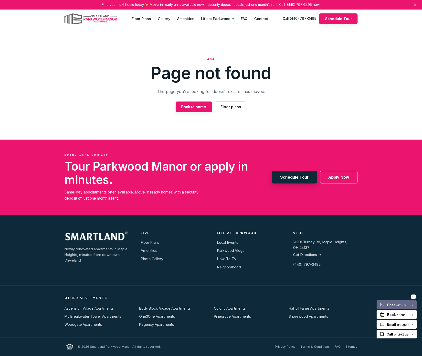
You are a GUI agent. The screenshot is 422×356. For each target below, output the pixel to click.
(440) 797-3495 (299, 5)
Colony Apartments (230, 308)
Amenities (185, 18)
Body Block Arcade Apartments (165, 308)
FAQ (244, 18)
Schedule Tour (338, 18)
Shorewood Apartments (308, 316)
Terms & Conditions (315, 346)
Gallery (164, 18)
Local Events (227, 242)
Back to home (193, 107)
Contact (261, 18)
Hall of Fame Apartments (309, 308)
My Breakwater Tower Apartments (92, 316)
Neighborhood (229, 267)
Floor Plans (141, 18)
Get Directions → (307, 255)
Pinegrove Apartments (232, 316)
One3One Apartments (157, 316)
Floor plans (231, 107)
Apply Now (338, 177)
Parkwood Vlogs (230, 250)
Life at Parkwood (216, 18)
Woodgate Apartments (83, 324)
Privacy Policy (285, 346)
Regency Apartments (156, 324)
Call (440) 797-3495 (299, 18)
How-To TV (226, 259)
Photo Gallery (152, 259)
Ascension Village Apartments (89, 308)
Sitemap (352, 346)
